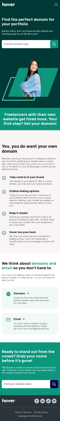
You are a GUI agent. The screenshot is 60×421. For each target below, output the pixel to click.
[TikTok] (48, 401)
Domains (20, 293)
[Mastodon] (54, 401)
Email (17, 319)
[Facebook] (36, 401)
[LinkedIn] (42, 401)
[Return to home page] (8, 5)
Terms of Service (23, 412)
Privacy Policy (41, 412)
